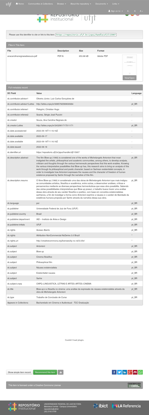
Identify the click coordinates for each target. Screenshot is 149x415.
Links (115, 3)
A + (141, 10)
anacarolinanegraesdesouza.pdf (22, 56)
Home (21, 3)
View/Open (130, 77)
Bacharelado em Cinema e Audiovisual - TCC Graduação (62, 302)
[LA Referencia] (126, 405)
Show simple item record (19, 372)
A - (128, 10)
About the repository (80, 3)
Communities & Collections (40, 3)
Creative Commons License (48, 385)
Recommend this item (45, 372)
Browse (61, 3)
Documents (101, 3)
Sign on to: (115, 10)
